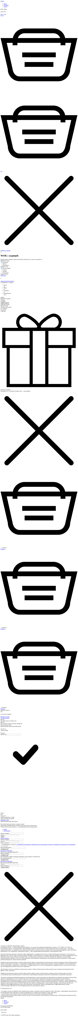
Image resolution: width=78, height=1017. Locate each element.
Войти (5, 829)
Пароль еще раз (5, 842)
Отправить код (4, 849)
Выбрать (3, 549)
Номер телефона (5, 833)
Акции (5, 6)
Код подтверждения (6, 847)
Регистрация (7, 830)
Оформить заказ (5, 820)
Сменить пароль (5, 867)
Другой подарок (5, 718)
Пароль (2, 835)
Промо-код (3, 734)
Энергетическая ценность (7, 281)
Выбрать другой (5, 302)
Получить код (4, 846)
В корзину (3, 275)
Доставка (6, 5)
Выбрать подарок (5, 716)
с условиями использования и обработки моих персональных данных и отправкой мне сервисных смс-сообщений (45, 844)
